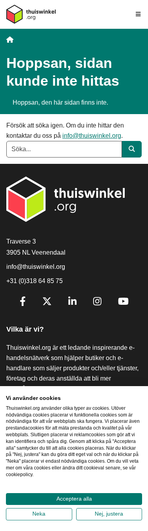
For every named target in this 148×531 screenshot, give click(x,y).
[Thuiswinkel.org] (31, 14)
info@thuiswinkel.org (91, 135)
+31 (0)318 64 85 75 (34, 281)
